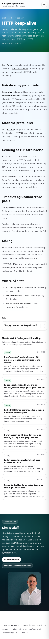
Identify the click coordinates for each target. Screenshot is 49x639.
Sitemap (24, 632)
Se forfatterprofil (11, 559)
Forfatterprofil (35, 629)
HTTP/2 (10, 129)
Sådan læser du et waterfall (19, 303)
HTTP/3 (18, 133)
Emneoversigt (8, 632)
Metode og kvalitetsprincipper (17, 565)
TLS (13, 106)
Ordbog (5, 18)
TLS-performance (20, 68)
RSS (17, 632)
